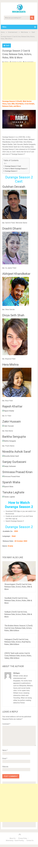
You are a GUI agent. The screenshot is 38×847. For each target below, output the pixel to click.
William (6, 61)
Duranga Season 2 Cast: (13, 166)
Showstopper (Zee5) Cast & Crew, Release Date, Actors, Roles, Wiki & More (18, 586)
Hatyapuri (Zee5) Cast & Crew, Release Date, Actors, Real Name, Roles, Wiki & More (17, 641)
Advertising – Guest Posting (15, 840)
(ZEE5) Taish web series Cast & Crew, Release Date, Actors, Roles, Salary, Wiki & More (18, 655)
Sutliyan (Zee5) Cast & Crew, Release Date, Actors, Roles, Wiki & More (18, 614)
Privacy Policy (22, 838)
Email (4, 758)
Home (3, 32)
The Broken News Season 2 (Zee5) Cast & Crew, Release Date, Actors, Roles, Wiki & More (18, 628)
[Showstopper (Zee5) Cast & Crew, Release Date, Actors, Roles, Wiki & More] (19, 571)
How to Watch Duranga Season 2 (16, 169)
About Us (13, 838)
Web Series (24, 32)
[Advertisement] (19, 84)
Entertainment (12, 32)
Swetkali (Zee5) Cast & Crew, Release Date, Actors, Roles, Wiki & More (18, 600)
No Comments (29, 61)
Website (5, 767)
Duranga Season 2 (11, 171)
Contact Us (29, 840)
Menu (4, 27)
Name (5, 750)
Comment (6, 724)
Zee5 (33, 32)
